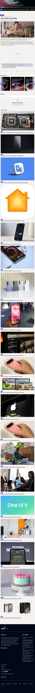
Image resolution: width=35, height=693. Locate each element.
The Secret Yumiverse (26, 9)
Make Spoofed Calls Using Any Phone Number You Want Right (28, 658)
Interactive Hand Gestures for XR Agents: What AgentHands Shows (13, 467)
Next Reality (11, 7)
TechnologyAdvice (8, 683)
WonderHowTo (2, 7)
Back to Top (3, 677)
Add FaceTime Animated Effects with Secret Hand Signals (28, 651)
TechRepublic (15, 683)
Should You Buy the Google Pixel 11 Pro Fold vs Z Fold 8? (11, 617)
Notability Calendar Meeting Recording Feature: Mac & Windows (12, 494)
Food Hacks (15, 9)
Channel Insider (30, 683)
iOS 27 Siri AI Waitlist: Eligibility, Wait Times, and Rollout (11, 270)
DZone (3, 686)
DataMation (24, 683)
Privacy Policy (3, 666)
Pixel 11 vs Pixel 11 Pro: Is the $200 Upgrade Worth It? (10, 440)
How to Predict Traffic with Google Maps (28, 648)
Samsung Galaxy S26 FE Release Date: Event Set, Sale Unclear (12, 300)
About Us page (8, 645)
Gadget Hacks (7, 7)
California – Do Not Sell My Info (6, 669)
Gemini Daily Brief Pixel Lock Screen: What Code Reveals (11, 244)
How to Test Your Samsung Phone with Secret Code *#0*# (28, 653)
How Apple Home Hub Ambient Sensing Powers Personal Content (12, 220)
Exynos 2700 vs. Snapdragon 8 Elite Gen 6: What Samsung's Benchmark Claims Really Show (17, 132)
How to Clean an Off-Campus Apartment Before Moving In (11, 540)
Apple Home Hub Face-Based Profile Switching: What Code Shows (12, 392)
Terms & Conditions (4, 664)
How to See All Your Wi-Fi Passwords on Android (28, 638)
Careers (4, 671)
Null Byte (15, 7)
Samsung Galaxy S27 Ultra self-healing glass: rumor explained (12, 155)
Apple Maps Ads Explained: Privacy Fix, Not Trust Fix (10, 419)
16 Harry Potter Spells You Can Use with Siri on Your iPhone (28, 645)
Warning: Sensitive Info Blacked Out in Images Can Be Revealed (28, 661)
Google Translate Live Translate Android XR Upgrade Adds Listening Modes (14, 182)
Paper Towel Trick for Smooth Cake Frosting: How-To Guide (11, 598)
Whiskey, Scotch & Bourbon (17, 5)
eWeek (20, 683)
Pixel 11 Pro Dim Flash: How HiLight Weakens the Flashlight (11, 376)
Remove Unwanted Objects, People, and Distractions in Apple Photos (28, 640)
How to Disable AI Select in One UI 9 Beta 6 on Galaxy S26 (11, 517)
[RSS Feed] (7, 648)
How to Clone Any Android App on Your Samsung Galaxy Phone (28, 643)
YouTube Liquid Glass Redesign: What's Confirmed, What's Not (12, 355)
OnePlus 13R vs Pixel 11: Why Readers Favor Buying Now (11, 330)
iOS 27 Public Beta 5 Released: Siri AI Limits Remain (10, 567)
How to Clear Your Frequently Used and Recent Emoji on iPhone (28, 656)
